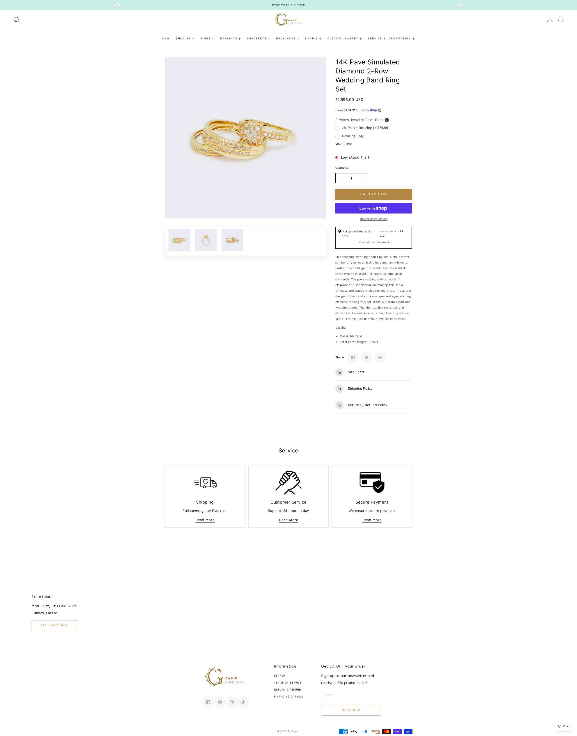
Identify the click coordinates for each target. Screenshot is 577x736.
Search (279, 676)
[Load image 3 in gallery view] (232, 241)
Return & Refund (287, 690)
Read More (205, 520)
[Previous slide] (117, 5)
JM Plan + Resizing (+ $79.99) (365, 127)
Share (339, 357)
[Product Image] (245, 137)
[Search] (16, 19)
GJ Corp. (293, 731)
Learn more (343, 143)
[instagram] (232, 702)
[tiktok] (243, 702)
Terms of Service (288, 683)
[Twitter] (366, 357)
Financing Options (288, 697)
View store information (375, 242)
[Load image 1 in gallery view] (179, 241)
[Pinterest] (380, 357)
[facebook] (208, 702)
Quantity (342, 168)
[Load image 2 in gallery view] (206, 241)
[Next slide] (459, 5)
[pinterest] (220, 702)
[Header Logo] (288, 19)
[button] (16, 19)
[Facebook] (352, 357)
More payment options (373, 219)
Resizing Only (353, 136)
